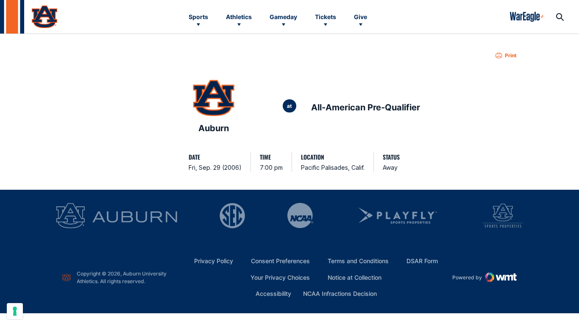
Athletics (239, 16)
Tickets (325, 16)
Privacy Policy (213, 260)
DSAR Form (422, 260)
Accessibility (273, 293)
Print (511, 55)
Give (360, 16)
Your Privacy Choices (280, 277)
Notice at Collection (354, 277)
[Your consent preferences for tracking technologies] (15, 311)
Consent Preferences (280, 260)
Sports (198, 16)
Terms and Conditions (358, 260)
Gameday (283, 16)
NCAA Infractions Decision (340, 293)
